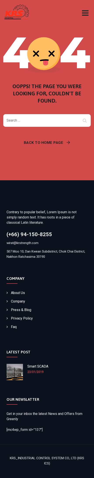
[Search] (85, 120)
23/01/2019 (35, 372)
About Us (18, 293)
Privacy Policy (22, 318)
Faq (14, 327)
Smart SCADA (37, 366)
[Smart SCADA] (15, 372)
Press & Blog (21, 310)
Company (18, 301)
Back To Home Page (43, 142)
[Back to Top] (85, 471)
